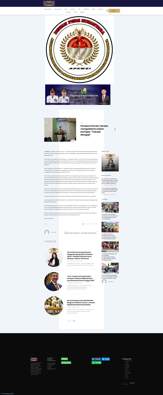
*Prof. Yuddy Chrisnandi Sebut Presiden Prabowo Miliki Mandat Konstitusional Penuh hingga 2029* (81, 278)
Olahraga (100, 9)
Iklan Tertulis (128, 372)
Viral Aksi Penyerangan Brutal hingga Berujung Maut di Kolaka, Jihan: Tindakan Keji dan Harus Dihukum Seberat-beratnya (80, 255)
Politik (75, 12)
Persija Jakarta (48, 9)
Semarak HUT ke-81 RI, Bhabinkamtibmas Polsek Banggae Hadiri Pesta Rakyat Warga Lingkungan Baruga (109, 236)
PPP (79, 9)
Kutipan (127, 369)
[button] (107, 11)
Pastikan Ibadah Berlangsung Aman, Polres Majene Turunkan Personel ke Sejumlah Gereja (109, 276)
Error (126, 374)
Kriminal (127, 371)
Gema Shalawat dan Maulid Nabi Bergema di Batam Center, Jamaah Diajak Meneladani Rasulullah (81, 302)
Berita (93, 9)
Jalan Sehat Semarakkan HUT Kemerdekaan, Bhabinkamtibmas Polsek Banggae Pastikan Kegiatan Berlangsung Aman (109, 257)
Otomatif (68, 12)
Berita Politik (58, 9)
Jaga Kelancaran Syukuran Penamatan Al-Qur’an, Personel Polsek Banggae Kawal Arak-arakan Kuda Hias (110, 217)
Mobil (65, 9)
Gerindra (72, 9)
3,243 (74, 321)
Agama (126, 377)
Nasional (82, 12)
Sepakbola (86, 9)
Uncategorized (128, 361)
